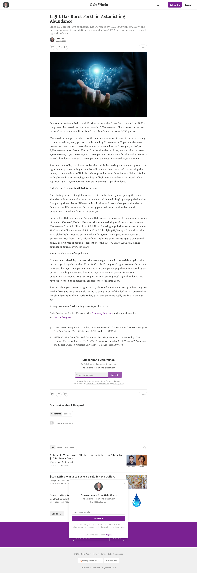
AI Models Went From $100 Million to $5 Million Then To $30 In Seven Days (86, 456)
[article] (98, 461)
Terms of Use (111, 524)
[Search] (158, 5)
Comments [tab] (56, 414)
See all (55, 513)
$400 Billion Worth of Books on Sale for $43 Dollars (82, 476)
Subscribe (175, 4)
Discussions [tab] (70, 447)
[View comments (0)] (59, 47)
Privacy (96, 554)
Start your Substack (91, 560)
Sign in (188, 4)
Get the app (111, 560)
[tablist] (61, 413)
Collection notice (115, 554)
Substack (85, 567)
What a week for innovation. (63, 462)
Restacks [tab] (67, 414)
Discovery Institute (102, 313)
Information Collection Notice (97, 527)
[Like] (52, 47)
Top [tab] (52, 447)
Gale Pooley (61, 38)
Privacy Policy (118, 527)
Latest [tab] (60, 447)
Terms (103, 554)
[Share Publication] (164, 5)
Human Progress (62, 317)
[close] (124, 483)
